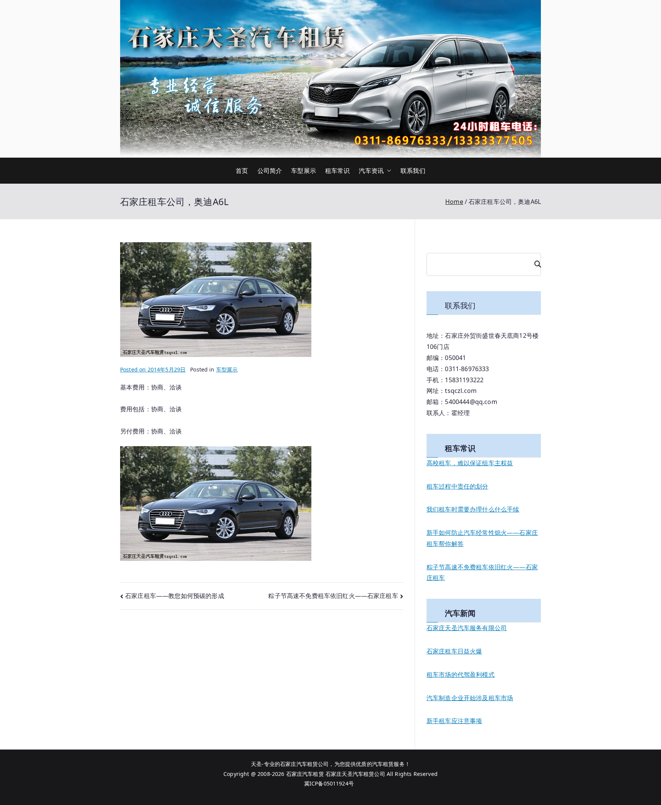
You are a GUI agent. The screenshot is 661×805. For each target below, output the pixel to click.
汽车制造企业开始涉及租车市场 (470, 698)
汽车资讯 (371, 170)
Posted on (153, 369)
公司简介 (269, 170)
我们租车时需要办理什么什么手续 (473, 509)
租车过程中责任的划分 (457, 486)
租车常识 (337, 170)
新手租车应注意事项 (454, 721)
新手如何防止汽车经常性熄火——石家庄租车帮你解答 (482, 538)
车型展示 (303, 170)
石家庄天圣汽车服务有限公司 (467, 628)
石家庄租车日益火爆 (454, 651)
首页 (242, 170)
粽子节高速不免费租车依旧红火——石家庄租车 (333, 596)
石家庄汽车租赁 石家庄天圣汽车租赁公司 (335, 773)
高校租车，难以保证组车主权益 (470, 463)
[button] (387, 170)
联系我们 (413, 170)
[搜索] (534, 264)
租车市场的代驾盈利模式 (461, 674)
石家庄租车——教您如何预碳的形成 (174, 596)
